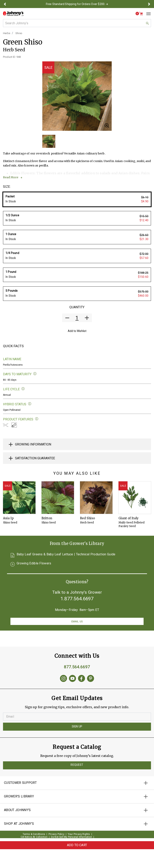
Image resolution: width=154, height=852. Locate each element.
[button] (5, 4)
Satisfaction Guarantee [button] (35, 458)
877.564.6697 (77, 666)
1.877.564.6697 (77, 598)
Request (77, 764)
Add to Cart (77, 845)
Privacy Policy (56, 834)
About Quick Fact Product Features (36, 419)
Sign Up (77, 726)
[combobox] (77, 23)
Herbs (6, 33)
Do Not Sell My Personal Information (71, 837)
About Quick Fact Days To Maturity (35, 373)
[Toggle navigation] (147, 13)
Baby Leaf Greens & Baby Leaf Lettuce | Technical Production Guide (66, 554)
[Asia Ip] (19, 497)
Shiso (18, 33)
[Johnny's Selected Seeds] (13, 13)
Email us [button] (77, 621)
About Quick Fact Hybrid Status (29, 404)
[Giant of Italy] (135, 497)
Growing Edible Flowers (34, 563)
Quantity (76, 307)
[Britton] (58, 497)
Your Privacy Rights (79, 834)
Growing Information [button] (33, 444)
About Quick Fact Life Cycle (23, 388)
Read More (10, 177)
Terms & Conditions (34, 834)
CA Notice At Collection (34, 837)
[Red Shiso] (96, 497)
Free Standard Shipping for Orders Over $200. (75, 4)
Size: (7, 187)
